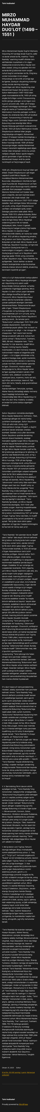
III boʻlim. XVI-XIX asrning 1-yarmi (14, 1072)
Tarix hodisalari (8, 3)
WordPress (23, 1104)
